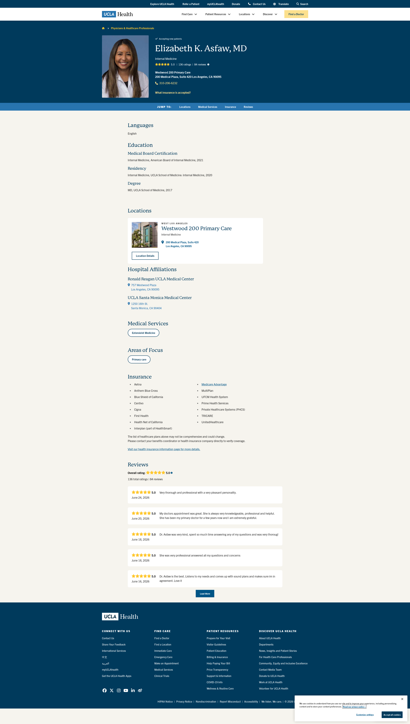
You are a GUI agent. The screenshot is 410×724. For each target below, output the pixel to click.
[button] (162, 4)
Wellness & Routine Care (220, 688)
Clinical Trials (161, 675)
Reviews (248, 106)
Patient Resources (215, 14)
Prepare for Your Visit (218, 638)
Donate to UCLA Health (272, 675)
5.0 (173, 64)
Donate (236, 3)
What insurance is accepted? (173, 92)
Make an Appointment (166, 663)
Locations (244, 14)
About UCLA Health (270, 638)
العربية (105, 663)
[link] (104, 690)
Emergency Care (163, 657)
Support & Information (219, 675)
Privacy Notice (184, 701)
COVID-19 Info (214, 682)
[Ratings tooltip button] (208, 64)
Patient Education (216, 650)
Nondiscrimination (206, 701)
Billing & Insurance (217, 657)
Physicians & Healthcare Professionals (132, 28)
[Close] (402, 699)
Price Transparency (217, 669)
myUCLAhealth (215, 3)
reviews (200, 64)
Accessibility (251, 701)
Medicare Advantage (214, 384)
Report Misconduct (230, 701)
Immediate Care (163, 650)
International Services (114, 650)
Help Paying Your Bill (218, 663)
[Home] (103, 28)
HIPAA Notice (165, 701)
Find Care (187, 14)
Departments (266, 644)
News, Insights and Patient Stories (278, 650)
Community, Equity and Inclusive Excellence (283, 663)
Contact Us (259, 3)
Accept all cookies (392, 714)
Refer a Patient (191, 3)
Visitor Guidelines (216, 644)
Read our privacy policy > (354, 706)
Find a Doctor (296, 14)
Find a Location (162, 644)
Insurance (230, 106)
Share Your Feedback (113, 644)
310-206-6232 (168, 83)
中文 (104, 657)
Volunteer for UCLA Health (273, 688)
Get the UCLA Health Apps (116, 675)
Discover (268, 14)
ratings (184, 64)
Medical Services (207, 106)
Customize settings (365, 714)
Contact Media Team (270, 669)
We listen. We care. (271, 701)
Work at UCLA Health (270, 682)
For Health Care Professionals (275, 657)
